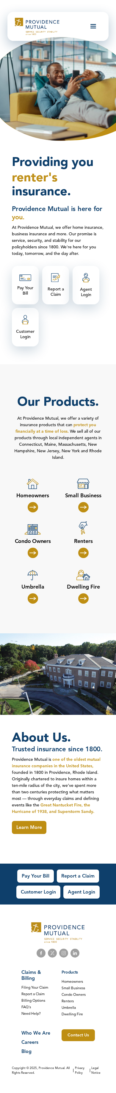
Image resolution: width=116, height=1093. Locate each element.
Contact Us (78, 1035)
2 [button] (45, 180)
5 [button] (70, 180)
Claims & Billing (31, 975)
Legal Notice (96, 1070)
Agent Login (81, 892)
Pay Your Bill (35, 876)
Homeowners (72, 981)
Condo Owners (74, 994)
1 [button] (37, 180)
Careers (29, 1042)
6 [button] (79, 180)
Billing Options (33, 1000)
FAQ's (26, 1007)
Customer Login (38, 892)
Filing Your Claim (34, 987)
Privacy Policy (79, 1070)
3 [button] (54, 180)
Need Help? (31, 1013)
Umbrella (69, 1007)
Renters (68, 1001)
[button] (93, 26)
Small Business (73, 988)
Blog (26, 1051)
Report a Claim (78, 876)
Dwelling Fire (72, 1014)
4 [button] (62, 180)
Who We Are (35, 1033)
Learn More (29, 827)
